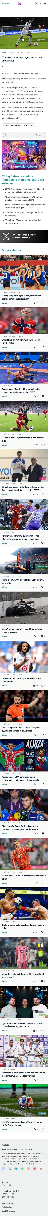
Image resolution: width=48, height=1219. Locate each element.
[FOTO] (24, 367)
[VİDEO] (24, 952)
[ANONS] (24, 1100)
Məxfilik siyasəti (8, 1211)
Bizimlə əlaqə (7, 1207)
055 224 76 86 (8, 1197)
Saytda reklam (8, 1203)
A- (3, 67)
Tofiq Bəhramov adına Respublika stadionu (18, 125)
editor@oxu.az (8, 1194)
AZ (37, 3)
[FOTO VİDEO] (24, 321)
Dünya (4, 587)
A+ (7, 66)
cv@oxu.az (6, 1185)
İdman (4, 303)
